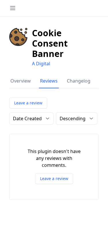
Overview (20, 81)
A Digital (41, 63)
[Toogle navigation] (12, 8)
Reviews (49, 81)
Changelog (78, 81)
